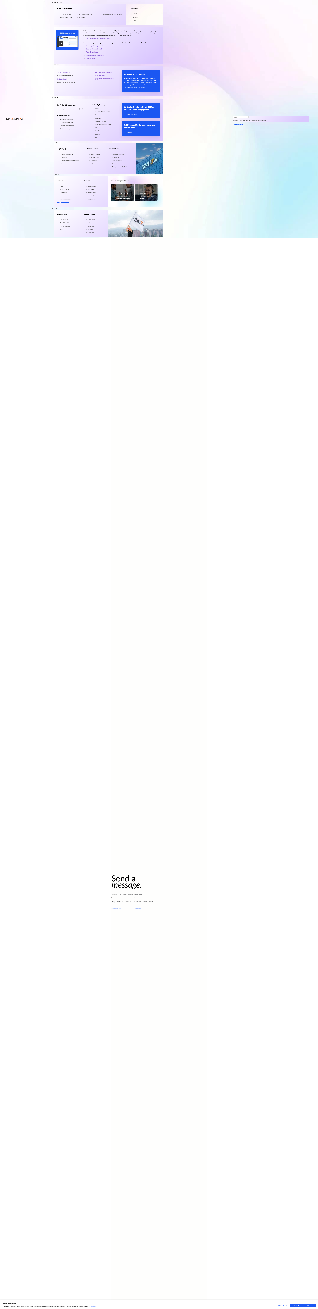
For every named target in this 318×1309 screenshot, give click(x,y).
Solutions (56, 97)
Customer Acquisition (66, 119)
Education (98, 127)
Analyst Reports (64, 189)
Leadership (64, 157)
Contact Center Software (67, 125)
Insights (56, 175)
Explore (129, 132)
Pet (96, 137)
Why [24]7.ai (57, 2)
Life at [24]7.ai (64, 219)
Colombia (90, 229)
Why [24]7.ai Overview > (65, 8)
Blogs (61, 186)
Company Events (117, 163)
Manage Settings (282, 1305)
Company (56, 142)
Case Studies (63, 192)
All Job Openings (65, 226)
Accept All (296, 1305)
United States (91, 219)
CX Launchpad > (62, 79)
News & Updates (117, 160)
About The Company (67, 154)
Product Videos (92, 192)
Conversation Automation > (95, 49)
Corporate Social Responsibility (70, 160)
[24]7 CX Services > (63, 72)
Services (56, 64)
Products (56, 26)
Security (135, 17)
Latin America (95, 157)
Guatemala (91, 232)
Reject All (309, 1305)
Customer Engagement (66, 128)
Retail (97, 108)
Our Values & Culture (66, 223)
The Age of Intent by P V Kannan (121, 167)
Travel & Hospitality (100, 121)
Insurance (98, 118)
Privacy (135, 13)
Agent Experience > (92, 52)
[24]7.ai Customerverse (85, 14)
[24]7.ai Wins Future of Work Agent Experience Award (147, 196)
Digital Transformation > (103, 72)
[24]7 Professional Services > (104, 79)
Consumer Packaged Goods (103, 124)
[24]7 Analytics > (100, 75)
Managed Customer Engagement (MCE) (71, 109)
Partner (63, 163)
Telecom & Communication (102, 111)
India (92, 163)
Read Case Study (132, 114)
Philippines (94, 160)
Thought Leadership (66, 199)
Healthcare (98, 131)
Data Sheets (91, 189)
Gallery (62, 229)
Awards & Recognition (66, 17)
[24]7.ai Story (82, 17)
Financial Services (100, 115)
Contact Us (115, 157)
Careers (56, 208)
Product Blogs (92, 186)
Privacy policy (93, 1306)
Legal (134, 20)
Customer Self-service (66, 122)
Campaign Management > (94, 46)
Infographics (91, 199)
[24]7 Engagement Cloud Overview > (98, 38)
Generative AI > (91, 58)
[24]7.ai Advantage (65, 14)
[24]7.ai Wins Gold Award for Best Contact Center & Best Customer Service (123, 196)
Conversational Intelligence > (96, 55)
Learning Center (92, 195)
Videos (62, 195)
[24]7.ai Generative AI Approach (112, 14)
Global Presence (95, 154)
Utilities (97, 134)
